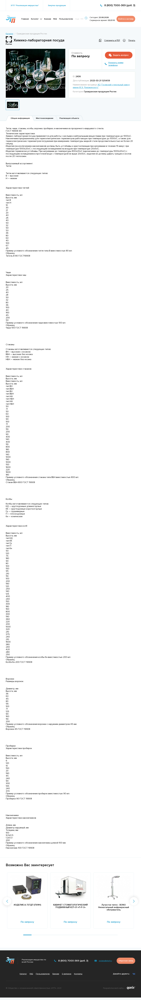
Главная (25, 19)
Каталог (35, 19)
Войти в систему (125, 19)
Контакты (78, 974)
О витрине (66, 974)
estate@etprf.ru (105, 961)
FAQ (55, 19)
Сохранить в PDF (112, 40)
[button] (7, 901)
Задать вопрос (121, 55)
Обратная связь (125, 961)
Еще (77, 19)
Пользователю (66, 19)
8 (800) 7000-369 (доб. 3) (119, 5)
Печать (131, 40)
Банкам (47, 19)
